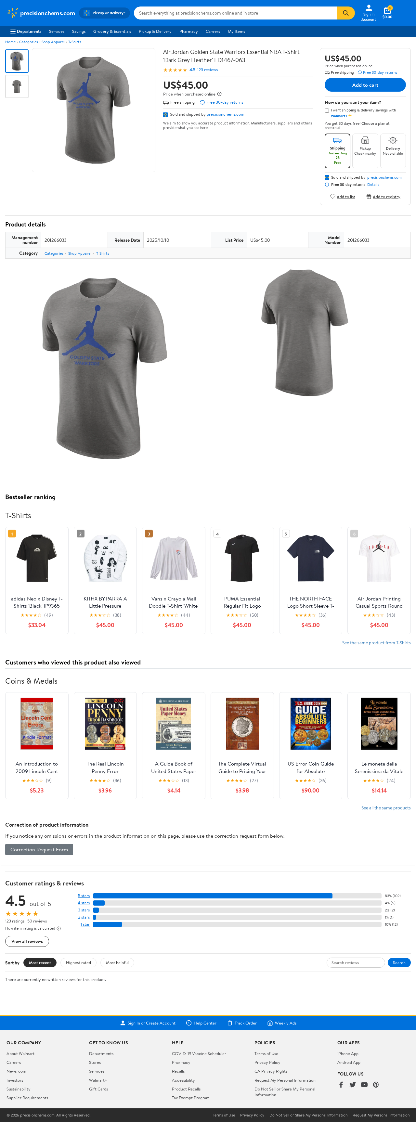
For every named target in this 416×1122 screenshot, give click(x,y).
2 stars (84, 917)
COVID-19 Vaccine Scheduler (199, 1053)
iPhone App (347, 1053)
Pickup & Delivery (155, 31)
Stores (95, 1062)
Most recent (40, 962)
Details (373, 184)
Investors (14, 1080)
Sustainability (18, 1089)
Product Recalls (186, 1089)
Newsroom (16, 1071)
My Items (236, 31)
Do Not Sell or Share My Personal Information (308, 1115)
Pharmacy (188, 31)
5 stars (84, 895)
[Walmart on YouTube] (364, 1085)
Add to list (346, 196)
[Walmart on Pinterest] (376, 1085)
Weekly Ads (285, 1023)
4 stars (84, 902)
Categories (28, 42)
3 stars (84, 910)
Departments (29, 31)
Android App (348, 1062)
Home (10, 42)
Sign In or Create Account (152, 1023)
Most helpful (117, 962)
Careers (213, 31)
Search (399, 962)
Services (56, 31)
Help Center (205, 1023)
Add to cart (365, 84)
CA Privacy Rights (270, 1071)
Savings (78, 31)
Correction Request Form (39, 849)
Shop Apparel (53, 42)
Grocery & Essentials (112, 31)
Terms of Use (266, 1053)
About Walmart (20, 1053)
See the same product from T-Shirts (376, 642)
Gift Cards (98, 1089)
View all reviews (27, 941)
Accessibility (183, 1080)
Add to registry (386, 196)
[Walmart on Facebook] (340, 1085)
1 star (85, 924)
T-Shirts (74, 42)
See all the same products (386, 808)
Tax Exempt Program (191, 1098)
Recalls (178, 1071)
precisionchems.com (225, 114)
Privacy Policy (267, 1062)
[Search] (346, 12)
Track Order (246, 1023)
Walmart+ (98, 1080)
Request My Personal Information (285, 1080)
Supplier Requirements (27, 1098)
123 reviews (207, 69)
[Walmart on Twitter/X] (352, 1085)
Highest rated (78, 962)
